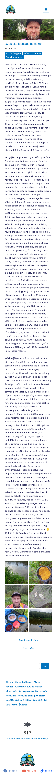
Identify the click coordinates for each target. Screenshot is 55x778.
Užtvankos (31, 700)
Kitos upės (11, 691)
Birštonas (27, 682)
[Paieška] (45, 666)
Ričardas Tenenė (32, 53)
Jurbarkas (20, 686)
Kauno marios (34, 686)
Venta (14, 704)
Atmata (10, 682)
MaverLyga (41, 691)
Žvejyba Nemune (14, 57)
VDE (8, 704)
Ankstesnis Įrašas (28, 640)
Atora (18, 682)
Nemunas (11, 695)
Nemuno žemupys (28, 695)
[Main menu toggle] (46, 9)
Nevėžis (10, 700)
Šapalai (23, 704)
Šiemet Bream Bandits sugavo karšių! (27, 738)
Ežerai (37, 682)
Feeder (9, 686)
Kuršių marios (26, 691)
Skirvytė (19, 700)
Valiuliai (42, 700)
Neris (42, 695)
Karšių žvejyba (13, 53)
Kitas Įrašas (28, 648)
